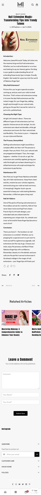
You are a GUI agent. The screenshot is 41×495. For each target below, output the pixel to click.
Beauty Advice (20, 14)
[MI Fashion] (20, 4)
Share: (4, 275)
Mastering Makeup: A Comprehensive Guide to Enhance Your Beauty (12, 332)
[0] (26, 492)
